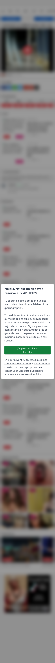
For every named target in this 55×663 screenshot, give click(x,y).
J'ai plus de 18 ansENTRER (27, 350)
